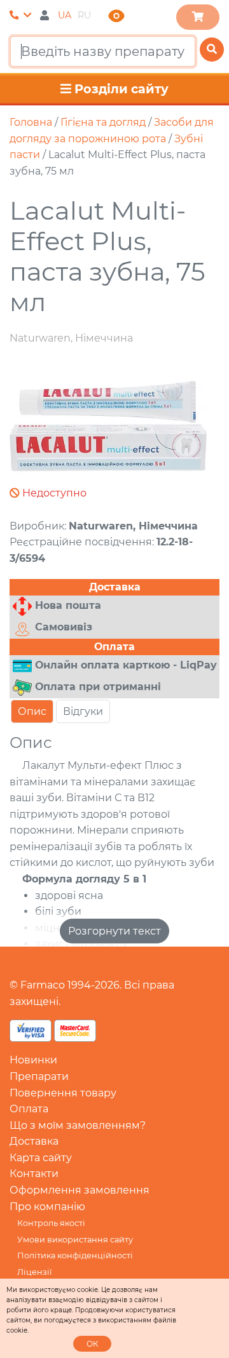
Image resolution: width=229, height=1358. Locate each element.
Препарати (39, 1076)
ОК (92, 1343)
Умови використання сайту (75, 1239)
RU (84, 15)
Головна (31, 122)
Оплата (29, 1109)
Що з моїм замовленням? (78, 1125)
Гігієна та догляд (103, 122)
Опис (32, 711)
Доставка (34, 1141)
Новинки (33, 1060)
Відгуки (83, 711)
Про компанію (47, 1207)
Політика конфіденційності (75, 1255)
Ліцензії (34, 1272)
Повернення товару (63, 1093)
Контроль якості (51, 1223)
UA (64, 15)
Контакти (34, 1174)
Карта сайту (41, 1158)
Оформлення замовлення (79, 1190)
